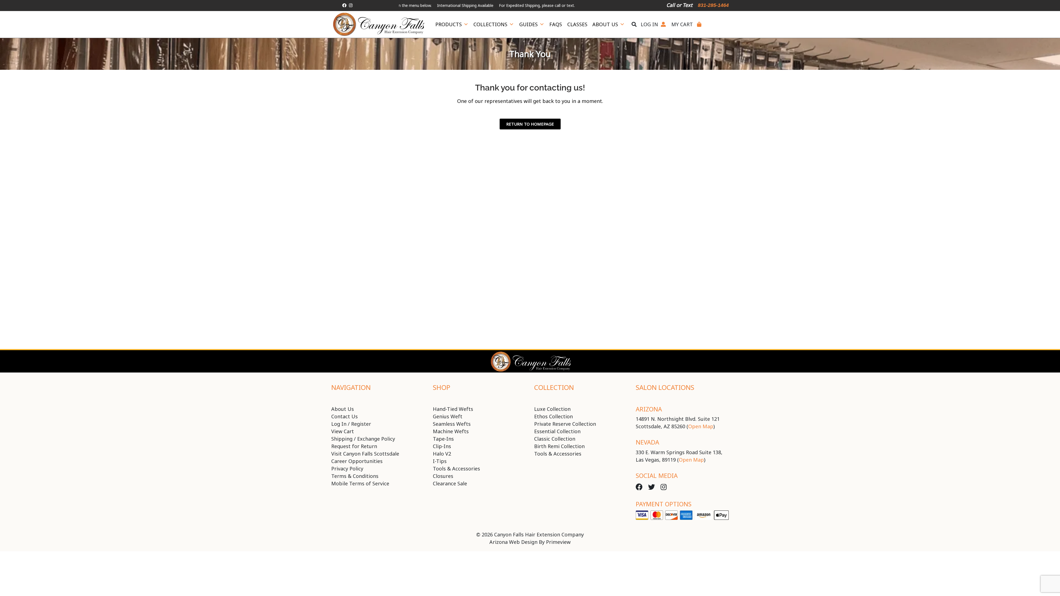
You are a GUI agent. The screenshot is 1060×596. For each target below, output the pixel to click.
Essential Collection (557, 431)
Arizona (649, 409)
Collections (490, 24)
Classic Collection (554, 438)
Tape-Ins (443, 438)
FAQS (555, 24)
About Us (605, 24)
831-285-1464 (713, 5)
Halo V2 (442, 453)
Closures (443, 476)
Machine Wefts (451, 431)
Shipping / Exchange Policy (363, 438)
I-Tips (440, 461)
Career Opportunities (357, 461)
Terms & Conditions (354, 476)
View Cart (342, 431)
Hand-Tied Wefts (453, 409)
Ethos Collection (553, 416)
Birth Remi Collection (559, 446)
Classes (577, 24)
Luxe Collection (552, 409)
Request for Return (354, 446)
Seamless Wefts (452, 424)
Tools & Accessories (456, 468)
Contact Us (344, 416)
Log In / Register (351, 424)
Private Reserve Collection (565, 424)
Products (448, 24)
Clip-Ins (442, 446)
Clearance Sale (450, 483)
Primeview (558, 542)
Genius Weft (447, 416)
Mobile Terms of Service (360, 483)
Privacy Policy (347, 468)
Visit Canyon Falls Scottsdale (365, 453)
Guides (528, 24)
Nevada (647, 442)
